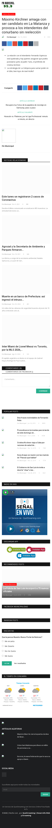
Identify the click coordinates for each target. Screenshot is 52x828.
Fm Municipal (11, 37)
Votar (6, 663)
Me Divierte (9, 646)
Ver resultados (20, 663)
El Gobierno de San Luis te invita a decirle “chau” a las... (31, 468)
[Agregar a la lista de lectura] (36, 43)
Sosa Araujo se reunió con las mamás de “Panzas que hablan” (33, 456)
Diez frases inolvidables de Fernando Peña (32, 419)
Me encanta (9, 641)
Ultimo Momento (9, 14)
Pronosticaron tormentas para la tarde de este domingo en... (33, 431)
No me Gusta (10, 651)
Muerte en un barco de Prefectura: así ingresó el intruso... (23, 298)
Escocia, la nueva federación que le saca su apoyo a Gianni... (33, 757)
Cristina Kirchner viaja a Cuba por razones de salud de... (31, 444)
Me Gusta (9, 656)
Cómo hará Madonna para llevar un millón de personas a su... (32, 746)
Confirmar (43, 391)
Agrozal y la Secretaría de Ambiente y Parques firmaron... (23, 248)
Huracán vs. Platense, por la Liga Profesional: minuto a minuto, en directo (26, 117)
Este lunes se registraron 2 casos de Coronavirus (23, 198)
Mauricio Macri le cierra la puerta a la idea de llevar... (33, 735)
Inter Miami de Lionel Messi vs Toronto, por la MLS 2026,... (24, 348)
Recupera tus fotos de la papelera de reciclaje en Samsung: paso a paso (26, 106)
